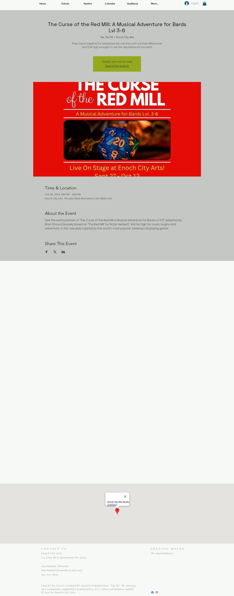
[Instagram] (156, 592)
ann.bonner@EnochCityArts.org (61, 570)
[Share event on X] (55, 251)
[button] (204, 3)
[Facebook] (152, 592)
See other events (117, 66)
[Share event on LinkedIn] (63, 251)
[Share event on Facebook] (46, 251)
